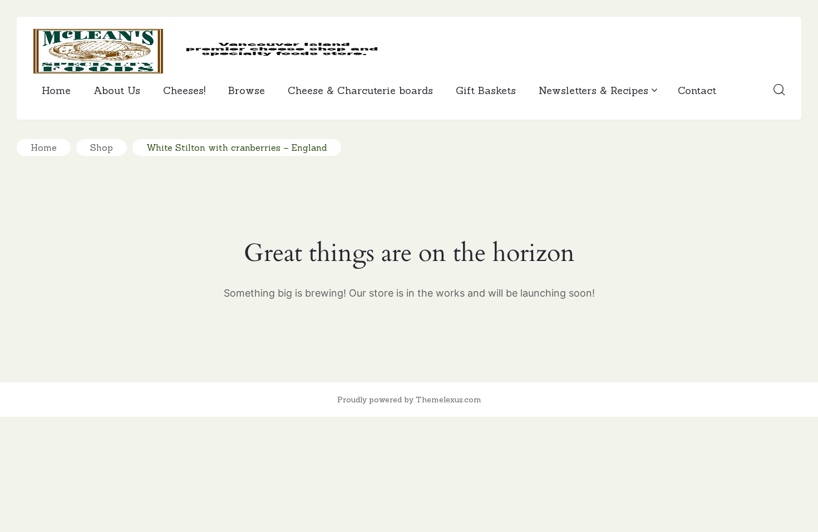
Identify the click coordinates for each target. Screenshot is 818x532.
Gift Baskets (486, 90)
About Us (116, 90)
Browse (246, 90)
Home (56, 90)
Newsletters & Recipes (593, 90)
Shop (101, 147)
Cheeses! (184, 90)
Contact (697, 90)
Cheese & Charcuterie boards (360, 90)
